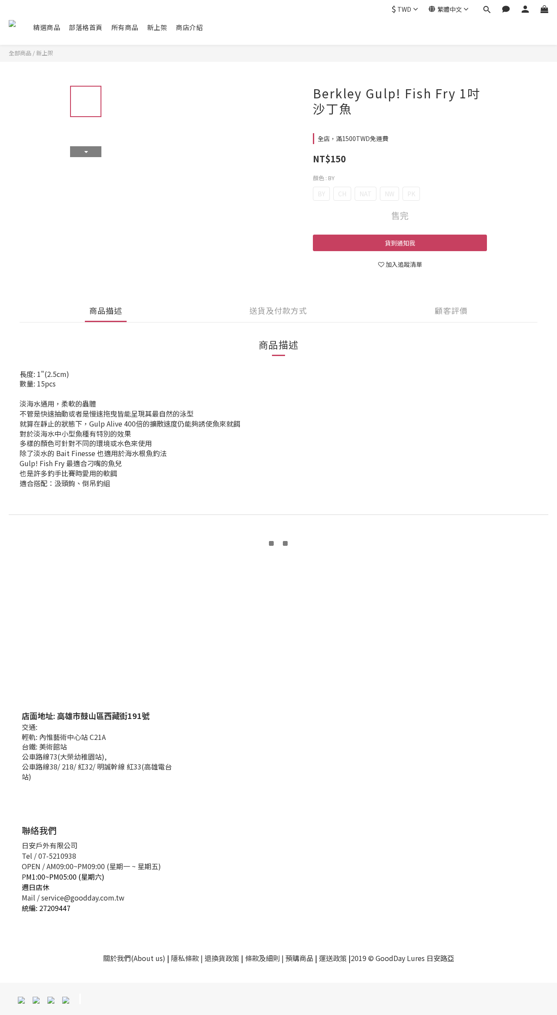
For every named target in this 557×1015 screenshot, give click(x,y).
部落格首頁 (86, 27)
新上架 (157, 27)
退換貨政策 (222, 958)
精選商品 (46, 27)
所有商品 (124, 27)
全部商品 (20, 53)
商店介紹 (189, 27)
